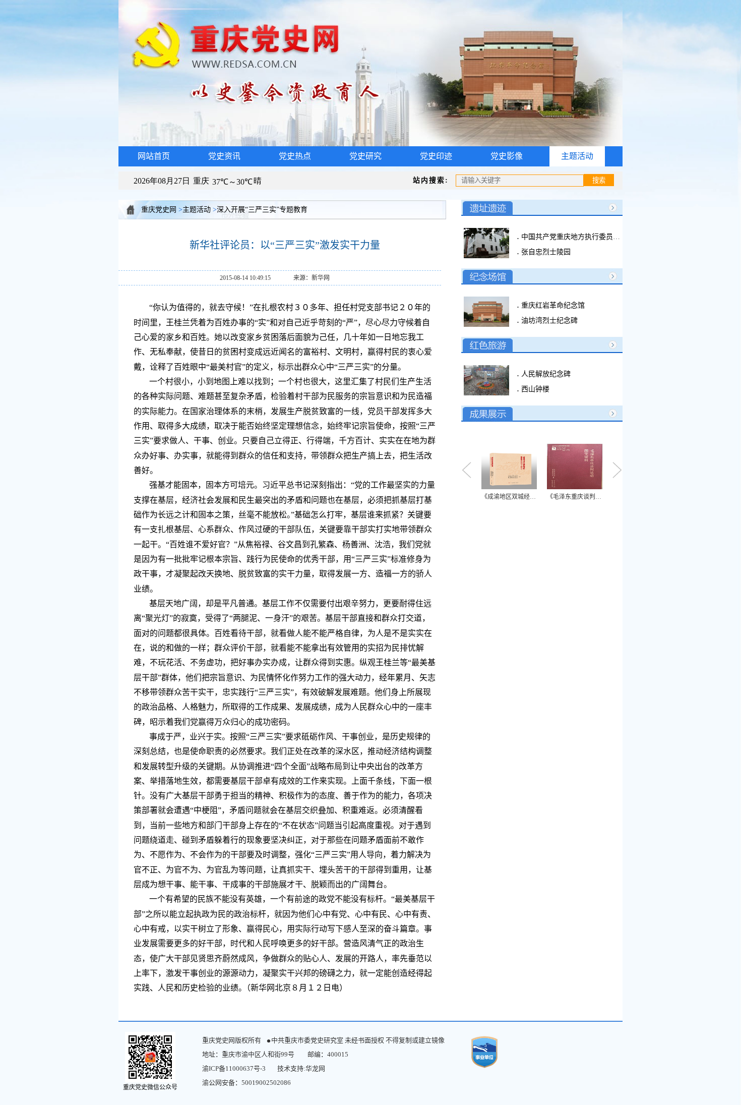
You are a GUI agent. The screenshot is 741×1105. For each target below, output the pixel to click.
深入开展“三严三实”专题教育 (262, 209)
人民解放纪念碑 (545, 374)
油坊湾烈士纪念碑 (548, 320)
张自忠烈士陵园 (545, 252)
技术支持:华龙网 (301, 1068)
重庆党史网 (158, 209)
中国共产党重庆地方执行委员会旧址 (576, 237)
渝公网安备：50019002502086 (246, 1082)
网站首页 (154, 156)
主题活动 (577, 156)
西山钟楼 (534, 389)
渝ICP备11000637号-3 (234, 1068)
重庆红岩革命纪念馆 (552, 305)
